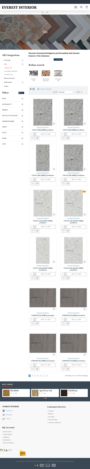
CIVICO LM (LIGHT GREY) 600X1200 (43, 269)
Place (4, 133)
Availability (7, 104)
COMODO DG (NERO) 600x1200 (43, 361)
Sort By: (55, 92)
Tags (4, 144)
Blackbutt (14, 391)
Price (4, 99)
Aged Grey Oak (45, 391)
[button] (44, 398)
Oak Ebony (72, 391)
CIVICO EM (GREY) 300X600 (73, 130)
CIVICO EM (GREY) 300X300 (43, 130)
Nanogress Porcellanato (43, 127)
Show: (78, 92)
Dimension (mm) (8, 121)
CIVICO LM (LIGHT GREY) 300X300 (43, 222)
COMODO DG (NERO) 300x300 (42, 316)
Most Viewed (7, 385)
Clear (22, 93)
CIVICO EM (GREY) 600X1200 (43, 176)
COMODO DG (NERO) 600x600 (73, 361)
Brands (5, 110)
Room (4, 138)
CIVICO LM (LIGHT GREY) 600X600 (73, 269)
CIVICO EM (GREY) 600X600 (74, 176)
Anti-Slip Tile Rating (10, 116)
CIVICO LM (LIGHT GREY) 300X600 (73, 222)
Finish (4, 127)
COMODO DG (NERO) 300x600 (73, 316)
